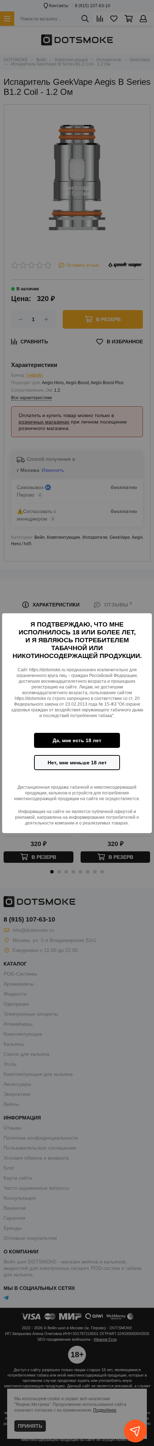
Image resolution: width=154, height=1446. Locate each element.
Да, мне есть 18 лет (77, 740)
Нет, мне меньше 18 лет (77, 762)
